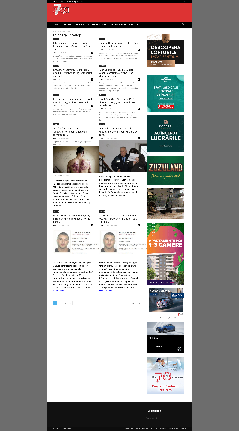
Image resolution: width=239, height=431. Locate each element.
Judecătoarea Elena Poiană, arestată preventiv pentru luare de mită (118, 131)
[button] (183, 25)
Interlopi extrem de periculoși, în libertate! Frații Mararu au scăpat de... (72, 46)
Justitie (102, 39)
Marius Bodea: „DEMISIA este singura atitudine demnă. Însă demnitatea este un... (116, 73)
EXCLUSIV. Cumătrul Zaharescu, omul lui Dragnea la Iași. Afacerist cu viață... (72, 73)
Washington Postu (97, 24)
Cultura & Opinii (118, 24)
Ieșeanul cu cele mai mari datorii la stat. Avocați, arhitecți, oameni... (73, 101)
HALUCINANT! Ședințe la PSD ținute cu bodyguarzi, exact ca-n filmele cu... (117, 102)
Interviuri (163, 429)
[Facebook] (184, 1)
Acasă (55, 31)
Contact (133, 24)
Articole (68, 24)
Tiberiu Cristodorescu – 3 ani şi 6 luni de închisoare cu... (118, 45)
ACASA (58, 24)
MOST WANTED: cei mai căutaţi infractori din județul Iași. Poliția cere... (71, 218)
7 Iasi (55, 53)
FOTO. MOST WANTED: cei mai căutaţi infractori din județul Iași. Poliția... (118, 218)
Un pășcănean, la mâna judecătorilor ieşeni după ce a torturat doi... (70, 131)
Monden (80, 24)
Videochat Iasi (151, 418)
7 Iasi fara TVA (173, 429)
